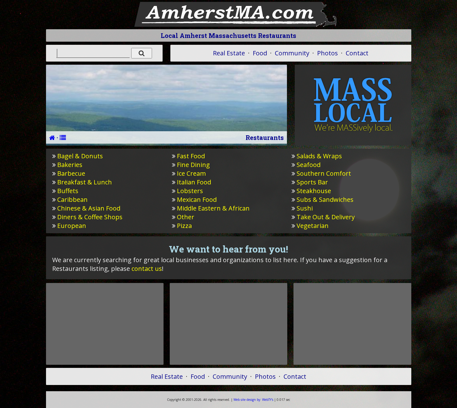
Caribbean (72, 199)
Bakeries (69, 164)
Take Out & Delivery (326, 217)
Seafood (309, 164)
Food (260, 53)
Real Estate (229, 53)
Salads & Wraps (319, 156)
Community (292, 53)
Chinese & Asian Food (88, 208)
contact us (147, 268)
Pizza (184, 225)
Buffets (67, 191)
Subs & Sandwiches (325, 199)
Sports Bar (312, 182)
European (71, 225)
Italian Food (194, 182)
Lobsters (190, 191)
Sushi (305, 208)
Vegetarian (313, 225)
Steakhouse (314, 191)
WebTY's (253, 399)
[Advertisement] (104, 324)
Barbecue (71, 173)
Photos (327, 53)
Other (185, 217)
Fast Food (191, 156)
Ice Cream (191, 173)
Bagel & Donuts (80, 156)
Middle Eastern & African (213, 208)
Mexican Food (197, 199)
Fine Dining (193, 164)
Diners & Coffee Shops (89, 217)
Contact (357, 53)
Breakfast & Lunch (84, 182)
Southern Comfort (324, 173)
